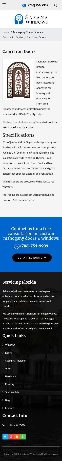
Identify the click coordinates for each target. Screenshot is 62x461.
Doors (8, 352)
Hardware (10, 376)
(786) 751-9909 (38, 5)
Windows (10, 344)
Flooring (9, 384)
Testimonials (12, 392)
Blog (7, 400)
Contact (9, 407)
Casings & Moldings (16, 360)
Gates (8, 368)
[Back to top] (55, 451)
